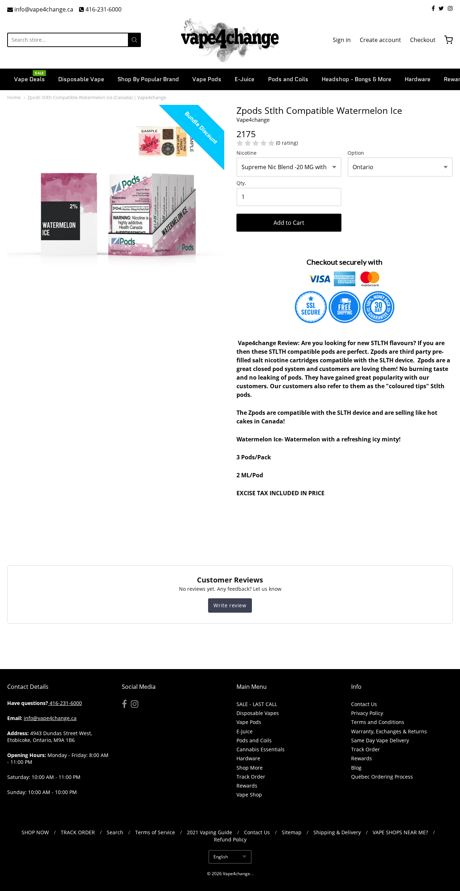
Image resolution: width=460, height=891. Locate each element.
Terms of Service (155, 832)
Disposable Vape (81, 79)
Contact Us (364, 704)
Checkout (423, 40)
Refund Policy (230, 839)
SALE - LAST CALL (256, 704)
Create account (380, 40)
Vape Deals (29, 78)
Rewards (246, 785)
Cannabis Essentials (260, 749)
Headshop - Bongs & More (356, 79)
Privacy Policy (367, 713)
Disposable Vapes (257, 713)
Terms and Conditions (377, 722)
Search (115, 832)
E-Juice (244, 79)
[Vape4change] (230, 40)
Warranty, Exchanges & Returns (389, 731)
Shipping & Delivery (337, 832)
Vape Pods (206, 79)
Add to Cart (288, 223)
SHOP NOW (35, 832)
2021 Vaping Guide (209, 832)
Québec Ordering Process (382, 776)
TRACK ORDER (78, 832)
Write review (229, 605)
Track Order (250, 776)
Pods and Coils (288, 79)
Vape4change (236, 874)
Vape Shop (249, 794)
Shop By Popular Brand (148, 79)
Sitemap (292, 832)
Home (13, 97)
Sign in (342, 40)
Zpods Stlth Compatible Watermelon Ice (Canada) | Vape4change (96, 97)
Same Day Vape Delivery (380, 740)
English (220, 857)
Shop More (249, 767)
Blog (356, 767)
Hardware (418, 79)
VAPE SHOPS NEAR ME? (400, 832)
